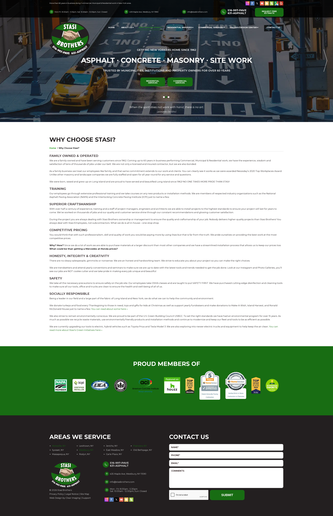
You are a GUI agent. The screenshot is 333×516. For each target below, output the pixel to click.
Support (86, 498)
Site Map (84, 494)
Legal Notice (71, 494)
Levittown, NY (86, 446)
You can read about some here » (109, 309)
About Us (126, 27)
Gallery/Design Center (243, 27)
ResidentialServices (152, 82)
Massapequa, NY (60, 454)
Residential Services (179, 27)
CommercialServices (180, 82)
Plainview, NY (140, 446)
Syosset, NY (58, 450)
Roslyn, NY (84, 454)
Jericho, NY (111, 446)
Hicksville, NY (59, 446)
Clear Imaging (73, 498)
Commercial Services (210, 27)
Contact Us (273, 27)
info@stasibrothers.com (197, 12)
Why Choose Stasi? (150, 27)
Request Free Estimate (269, 12)
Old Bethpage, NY (142, 450)
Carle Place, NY (114, 454)
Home (111, 27)
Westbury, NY (86, 450)
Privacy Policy (56, 494)
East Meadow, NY (115, 450)
